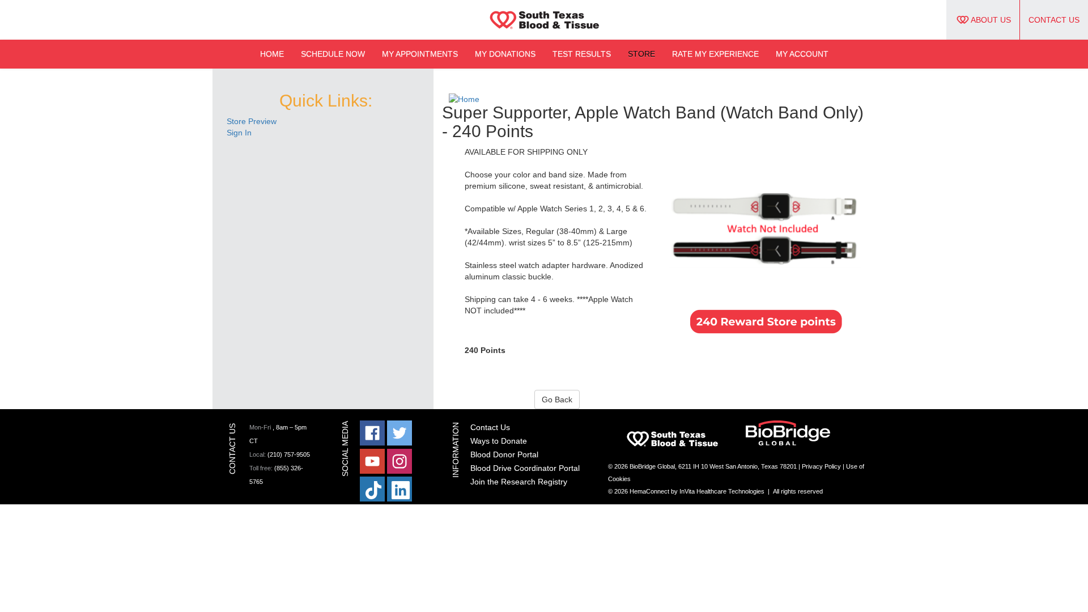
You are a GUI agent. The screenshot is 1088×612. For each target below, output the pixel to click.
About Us (991, 19)
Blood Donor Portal (504, 454)
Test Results (581, 53)
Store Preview (252, 121)
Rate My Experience (715, 53)
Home (272, 53)
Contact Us (1054, 19)
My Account (802, 53)
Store (641, 53)
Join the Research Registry (518, 481)
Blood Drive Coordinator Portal (525, 468)
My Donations (505, 53)
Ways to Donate (498, 440)
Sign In (239, 132)
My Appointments (420, 53)
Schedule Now (333, 53)
